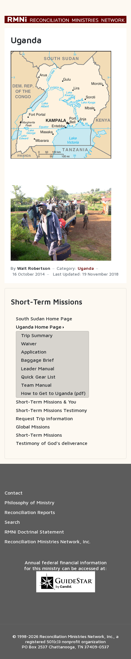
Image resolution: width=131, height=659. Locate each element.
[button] (52, 327)
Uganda (86, 268)
